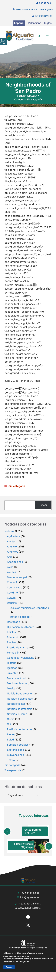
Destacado (13, 621)
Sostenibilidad (15, 749)
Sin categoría (34, 99)
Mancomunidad (16, 678)
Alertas (11, 541)
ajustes (25, 961)
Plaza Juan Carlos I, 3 (30, 903)
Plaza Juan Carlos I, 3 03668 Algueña (34, 9)
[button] (39, 36)
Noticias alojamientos (20, 698)
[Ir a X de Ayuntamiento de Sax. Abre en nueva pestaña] (28, 925)
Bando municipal (17, 577)
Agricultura (13, 536)
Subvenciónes (15, 754)
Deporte (12, 602)
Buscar (43, 505)
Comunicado (14, 587)
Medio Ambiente (17, 683)
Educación (13, 637)
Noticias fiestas (16, 703)
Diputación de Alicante (20, 627)
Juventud (12, 673)
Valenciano (34, 23)
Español (19, 23)
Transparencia (13, 770)
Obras (10, 719)
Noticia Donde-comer (20, 693)
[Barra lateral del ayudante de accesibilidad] (3, 41)
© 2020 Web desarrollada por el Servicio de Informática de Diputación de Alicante (28, 949)
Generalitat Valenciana (20, 657)
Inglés (48, 23)
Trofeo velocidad (20, 616)
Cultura (11, 597)
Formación (13, 652)
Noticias (9, 531)
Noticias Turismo (17, 713)
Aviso (10, 567)
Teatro (11, 760)
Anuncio (12, 546)
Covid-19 (12, 592)
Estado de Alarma (18, 647)
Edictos (11, 632)
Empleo (11, 642)
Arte (9, 556)
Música (11, 688)
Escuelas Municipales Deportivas (29, 607)
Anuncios (12, 551)
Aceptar (9, 967)
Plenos (11, 734)
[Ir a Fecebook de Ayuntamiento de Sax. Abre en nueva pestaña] (28, 917)
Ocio (9, 724)
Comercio (12, 582)
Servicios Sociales (18, 744)
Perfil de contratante (19, 729)
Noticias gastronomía (19, 708)
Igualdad (12, 667)
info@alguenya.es (44, 15)
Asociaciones (15, 561)
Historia (11, 662)
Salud (10, 739)
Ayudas (11, 572)
